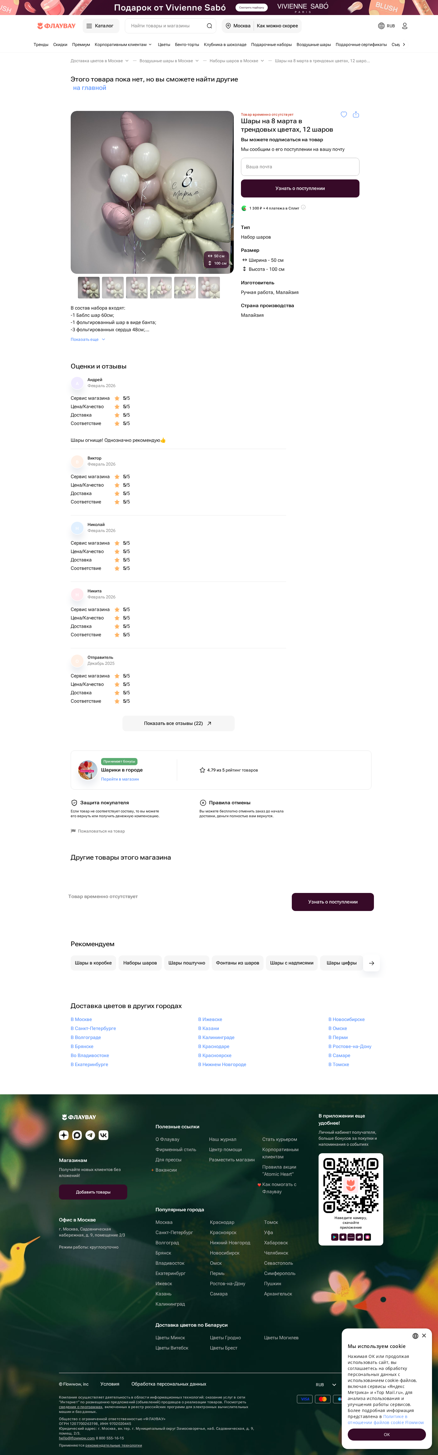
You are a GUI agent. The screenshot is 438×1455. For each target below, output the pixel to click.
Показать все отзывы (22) (173, 723)
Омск (216, 1263)
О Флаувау (167, 1139)
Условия (109, 1384)
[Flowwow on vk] (103, 1135)
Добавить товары (93, 1192)
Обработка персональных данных (168, 1384)
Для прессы (168, 1160)
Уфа (268, 1232)
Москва (164, 1222)
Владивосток (170, 1263)
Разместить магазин (232, 1160)
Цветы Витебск (172, 1348)
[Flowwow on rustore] (359, 1237)
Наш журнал (222, 1139)
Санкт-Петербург (174, 1232)
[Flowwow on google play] (334, 1237)
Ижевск (164, 1283)
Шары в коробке (93, 963)
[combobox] (415, 1336)
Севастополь (278, 1263)
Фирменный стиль (176, 1149)
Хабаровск (276, 1243)
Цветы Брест (223, 1348)
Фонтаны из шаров (237, 963)
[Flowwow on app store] (343, 1237)
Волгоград (167, 1243)
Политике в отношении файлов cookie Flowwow (386, 1419)
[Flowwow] (56, 25)
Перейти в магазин (120, 779)
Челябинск (276, 1253)
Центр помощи (225, 1149)
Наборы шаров (140, 963)
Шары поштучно (186, 963)
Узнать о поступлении (300, 188)
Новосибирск (224, 1253)
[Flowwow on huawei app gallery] (351, 1237)
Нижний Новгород (230, 1243)
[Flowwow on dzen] (64, 1135)
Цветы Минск (170, 1337)
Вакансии (166, 1170)
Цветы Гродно (225, 1337)
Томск (271, 1222)
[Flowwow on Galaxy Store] (367, 1237)
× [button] (423, 1336)
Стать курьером (279, 1139)
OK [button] (387, 1434)
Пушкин (272, 1283)
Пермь (217, 1273)
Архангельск (278, 1294)
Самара (219, 1294)
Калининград (170, 1304)
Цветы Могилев (281, 1337)
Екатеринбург (171, 1273)
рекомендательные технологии (113, 1445)
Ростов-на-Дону (227, 1283)
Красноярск (223, 1232)
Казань (163, 1294)
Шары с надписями (291, 963)
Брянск (163, 1253)
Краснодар (222, 1222)
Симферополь (279, 1273)
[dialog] (387, 1388)
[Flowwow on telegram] (90, 1135)
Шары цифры (342, 963)
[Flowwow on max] (77, 1135)
